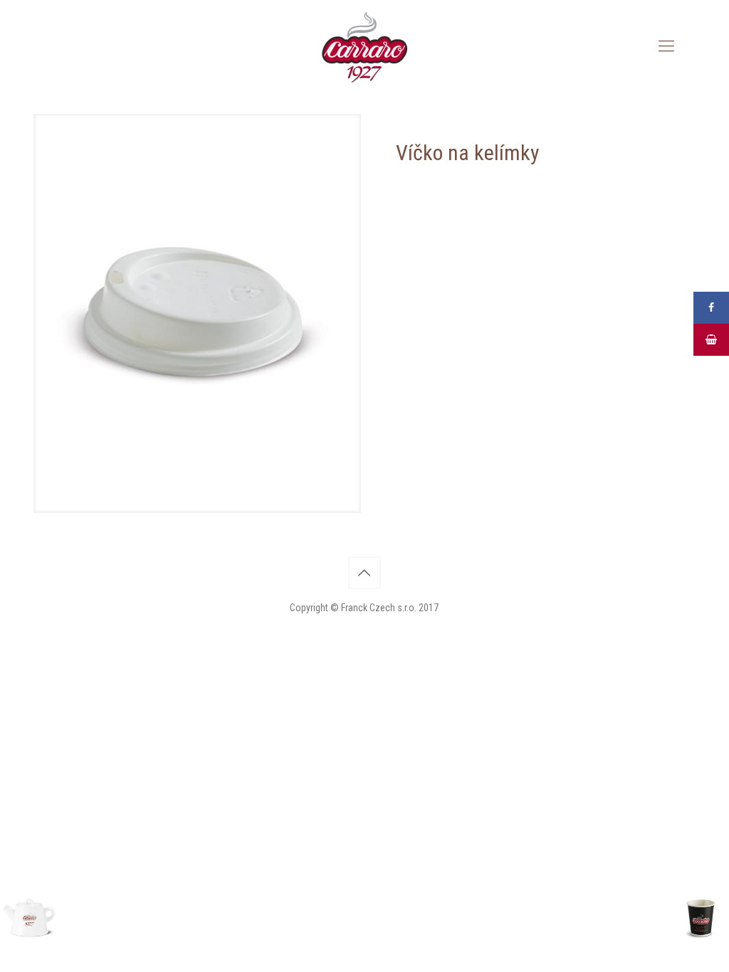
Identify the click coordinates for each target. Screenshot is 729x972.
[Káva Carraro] (364, 46)
